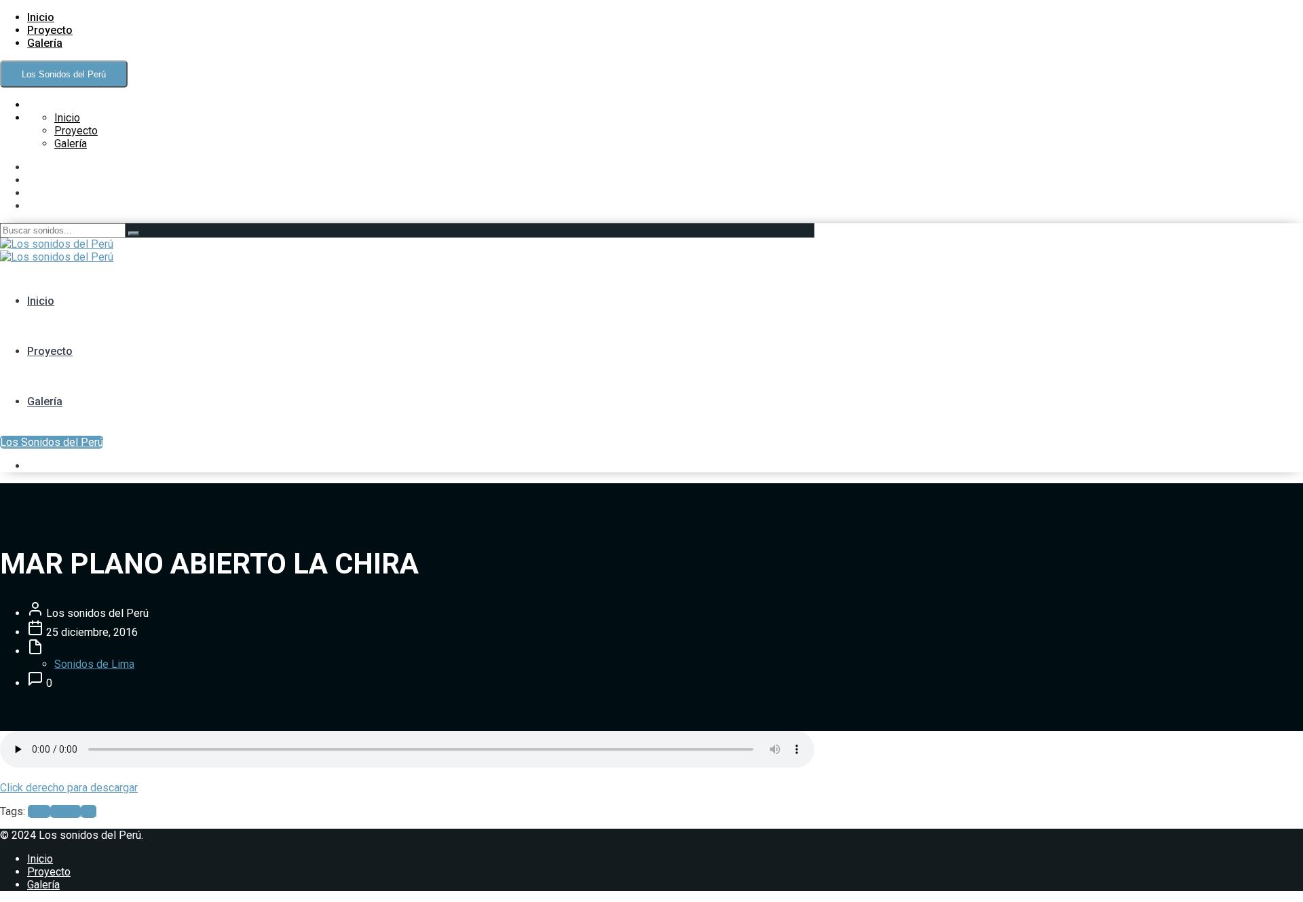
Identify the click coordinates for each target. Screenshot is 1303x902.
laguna (65, 811)
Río (88, 811)
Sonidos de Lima (94, 664)
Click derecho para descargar (69, 787)
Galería (44, 43)
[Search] (133, 233)
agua (39, 811)
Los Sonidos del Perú (64, 74)
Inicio (40, 17)
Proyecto (50, 30)
